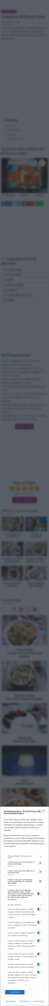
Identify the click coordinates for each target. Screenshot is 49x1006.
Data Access (24, 1001)
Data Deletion (10, 1001)
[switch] (39, 863)
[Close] (44, 811)
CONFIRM (14, 992)
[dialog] (24, 906)
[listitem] (24, 857)
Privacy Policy (38, 1001)
